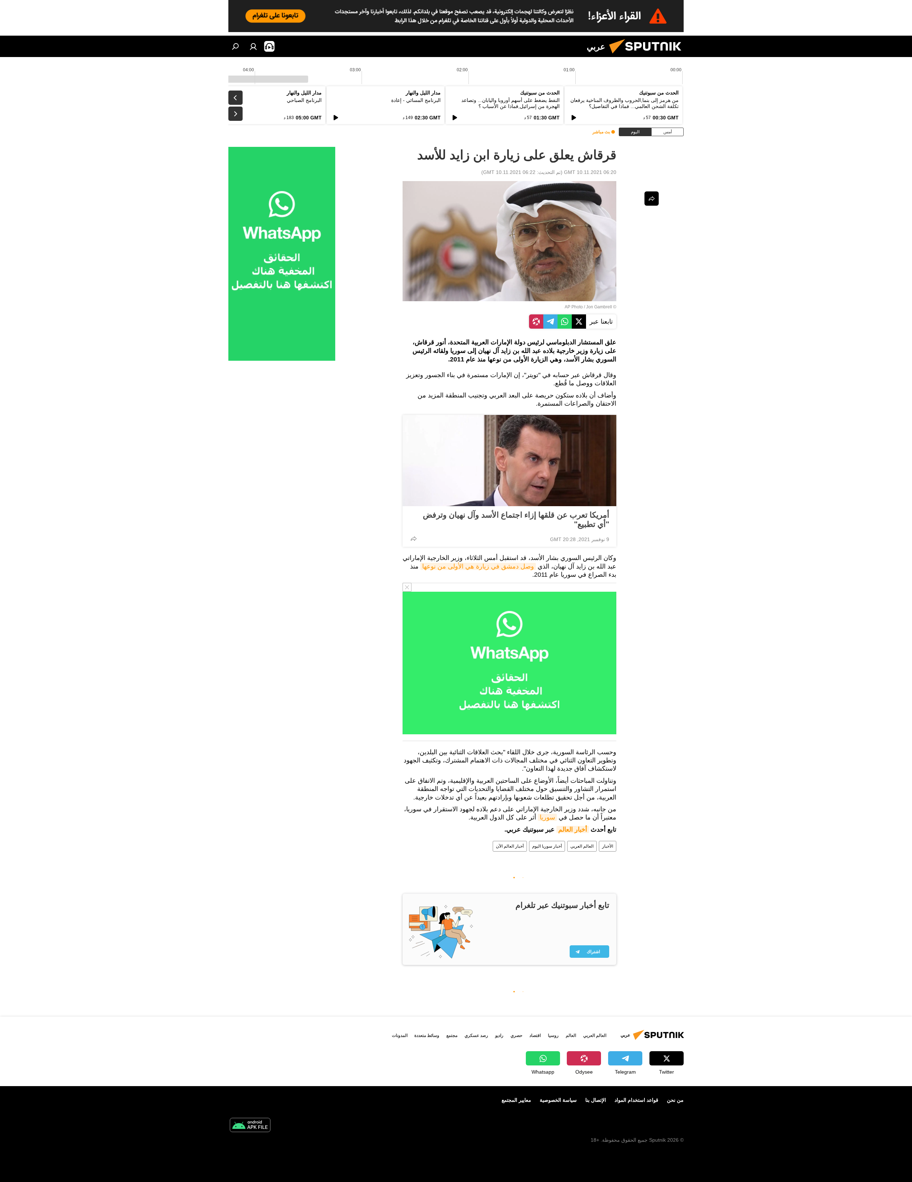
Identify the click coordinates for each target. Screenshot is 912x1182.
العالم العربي (582, 846)
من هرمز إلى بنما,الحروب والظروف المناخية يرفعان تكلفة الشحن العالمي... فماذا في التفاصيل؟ (624, 103)
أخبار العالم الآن (510, 846)
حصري (516, 1035)
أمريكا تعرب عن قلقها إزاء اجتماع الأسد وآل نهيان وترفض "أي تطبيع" (516, 519)
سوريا (547, 817)
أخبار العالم (572, 829)
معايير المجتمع (516, 1100)
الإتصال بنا (595, 1100)
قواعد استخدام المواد (636, 1100)
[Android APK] (250, 1126)
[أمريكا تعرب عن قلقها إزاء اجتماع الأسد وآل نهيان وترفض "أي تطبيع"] (509, 460)
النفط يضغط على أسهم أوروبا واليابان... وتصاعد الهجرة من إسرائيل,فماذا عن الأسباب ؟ (510, 103)
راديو (499, 1035)
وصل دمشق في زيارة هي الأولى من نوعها (478, 566)
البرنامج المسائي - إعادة (416, 100)
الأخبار (607, 846)
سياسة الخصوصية (558, 1100)
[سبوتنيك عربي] (648, 55)
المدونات (400, 1035)
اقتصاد (535, 1035)
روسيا (553, 1035)
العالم (571, 1035)
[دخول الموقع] (253, 46)
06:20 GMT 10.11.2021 (590, 172)
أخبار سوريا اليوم (547, 846)
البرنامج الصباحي (304, 100)
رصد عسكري (476, 1035)
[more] (413, 538)
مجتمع (451, 1035)
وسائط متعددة (426, 1035)
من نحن (675, 1100)
